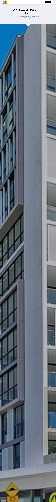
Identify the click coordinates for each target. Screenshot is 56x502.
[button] (35, 2)
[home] (5, 2)
